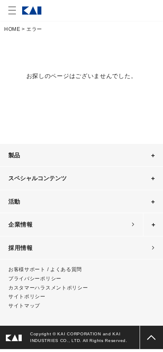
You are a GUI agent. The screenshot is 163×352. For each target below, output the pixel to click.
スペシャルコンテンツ (37, 178)
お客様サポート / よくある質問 (45, 269)
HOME (12, 29)
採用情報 (20, 247)
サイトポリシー (27, 296)
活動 (14, 201)
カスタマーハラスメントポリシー (48, 288)
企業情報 (20, 224)
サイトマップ (24, 306)
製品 (14, 155)
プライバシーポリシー (34, 279)
